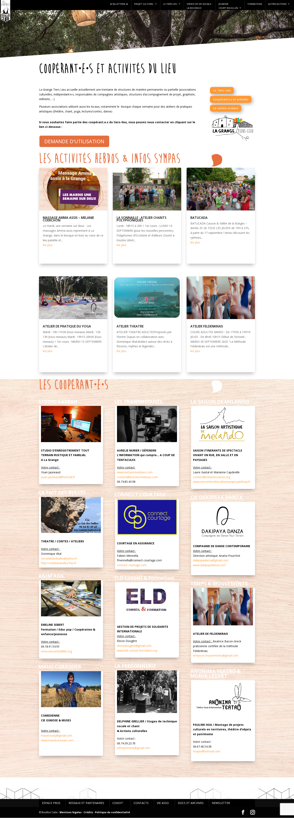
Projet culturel (144, 3)
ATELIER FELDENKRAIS (206, 326)
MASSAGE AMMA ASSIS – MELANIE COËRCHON (68, 218)
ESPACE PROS (51, 803)
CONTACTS (141, 803)
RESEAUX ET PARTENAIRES (86, 803)
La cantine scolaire (225, 108)
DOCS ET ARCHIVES (191, 803)
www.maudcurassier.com (57, 740)
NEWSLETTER (221, 803)
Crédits (88, 812)
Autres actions (277, 3)
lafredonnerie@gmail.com (133, 748)
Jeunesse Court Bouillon (228, 5)
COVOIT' (117, 803)
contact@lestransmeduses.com (137, 477)
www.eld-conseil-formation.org (137, 650)
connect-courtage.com (131, 565)
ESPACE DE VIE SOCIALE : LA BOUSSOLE (199, 5)
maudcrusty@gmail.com (56, 735)
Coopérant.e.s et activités (230, 99)
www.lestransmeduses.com (135, 472)
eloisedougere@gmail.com (134, 646)
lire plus (48, 245)
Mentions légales (71, 812)
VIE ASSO (163, 803)
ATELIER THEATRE (130, 326)
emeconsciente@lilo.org (56, 651)
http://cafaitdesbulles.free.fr (58, 563)
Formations (255, 3)
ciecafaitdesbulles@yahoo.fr (59, 558)
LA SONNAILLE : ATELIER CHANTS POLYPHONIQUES (141, 218)
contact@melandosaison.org (211, 477)
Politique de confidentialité (112, 812)
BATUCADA (199, 217)
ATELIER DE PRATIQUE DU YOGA (67, 326)
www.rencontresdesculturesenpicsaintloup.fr (221, 482)
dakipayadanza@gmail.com (210, 560)
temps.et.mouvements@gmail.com (215, 655)
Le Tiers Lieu (170, 3)
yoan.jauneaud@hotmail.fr (58, 477)
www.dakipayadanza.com (209, 565)
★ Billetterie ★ (119, 3)
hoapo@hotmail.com (206, 751)
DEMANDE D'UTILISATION (74, 141)
